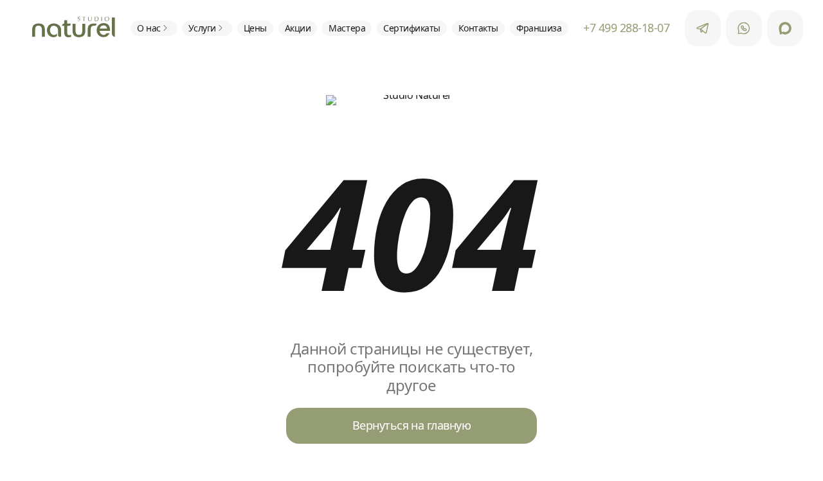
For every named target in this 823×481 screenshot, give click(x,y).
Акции (298, 28)
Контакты (478, 28)
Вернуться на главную (411, 425)
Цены (255, 28)
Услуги (202, 28)
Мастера (347, 28)
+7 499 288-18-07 (626, 28)
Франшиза (538, 28)
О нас (149, 28)
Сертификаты (411, 28)
